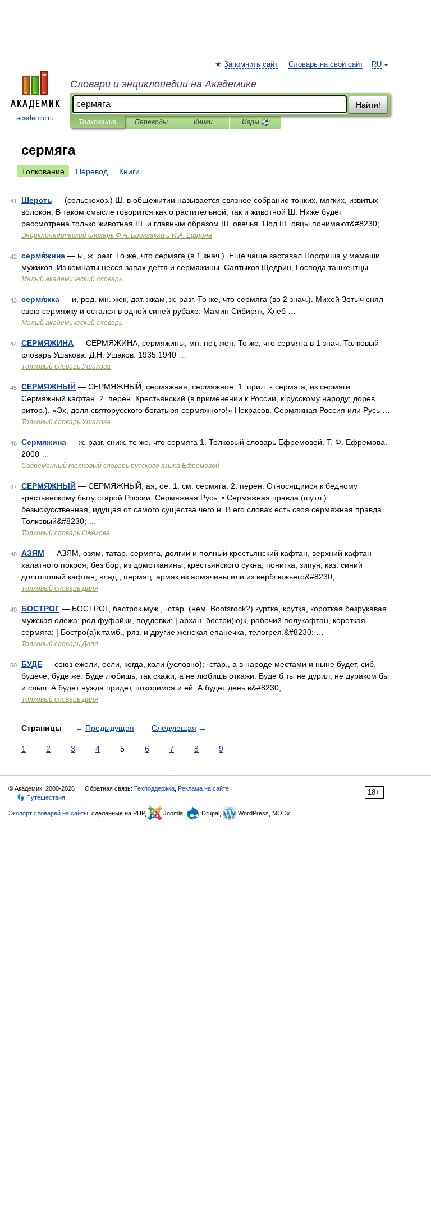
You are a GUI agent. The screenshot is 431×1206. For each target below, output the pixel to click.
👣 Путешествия (41, 797)
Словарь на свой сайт (325, 64)
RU (377, 64)
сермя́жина (43, 255)
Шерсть (36, 200)
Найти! (368, 104)
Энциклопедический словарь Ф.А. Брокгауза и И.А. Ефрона (116, 235)
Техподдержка (154, 788)
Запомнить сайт (251, 64)
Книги (203, 122)
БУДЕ (31, 664)
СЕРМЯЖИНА (47, 342)
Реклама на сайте (203, 788)
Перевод (92, 171)
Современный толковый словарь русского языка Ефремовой (120, 466)
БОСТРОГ (40, 608)
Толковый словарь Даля (59, 588)
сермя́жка (40, 299)
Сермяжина (43, 442)
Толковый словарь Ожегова (65, 533)
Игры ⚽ (255, 122)
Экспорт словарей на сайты (48, 813)
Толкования (97, 122)
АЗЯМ (32, 553)
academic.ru (35, 118)
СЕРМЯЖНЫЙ (48, 386)
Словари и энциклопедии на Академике (163, 84)
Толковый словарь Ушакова (66, 366)
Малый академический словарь (71, 279)
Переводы (151, 122)
